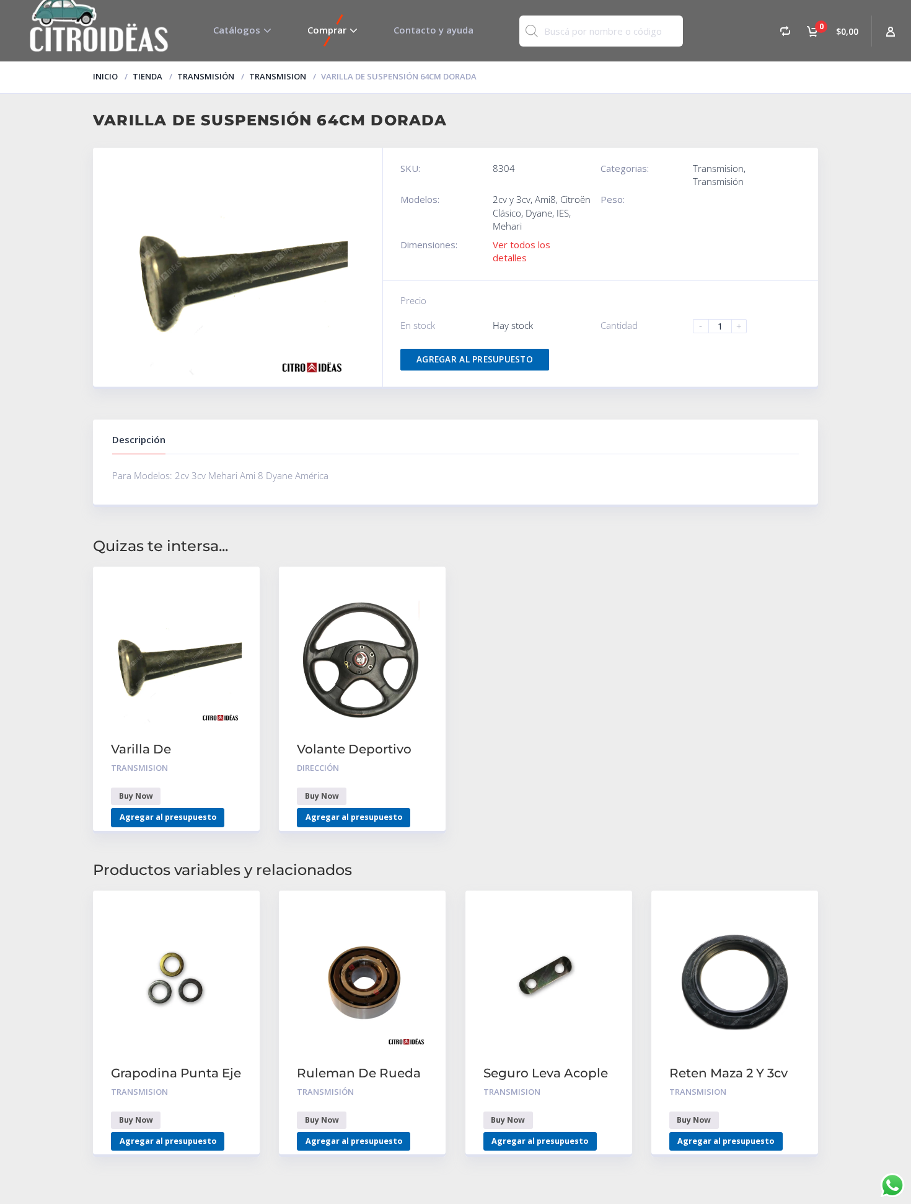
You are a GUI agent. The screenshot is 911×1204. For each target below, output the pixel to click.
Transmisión (205, 76)
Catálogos (236, 30)
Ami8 (545, 199)
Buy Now (136, 796)
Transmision (277, 76)
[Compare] (785, 30)
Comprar (326, 30)
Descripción (138, 439)
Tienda (147, 76)
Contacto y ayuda (433, 30)
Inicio (105, 76)
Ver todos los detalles (521, 251)
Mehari (507, 226)
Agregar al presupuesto (474, 359)
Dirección (318, 767)
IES (563, 213)
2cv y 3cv (511, 199)
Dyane (539, 213)
